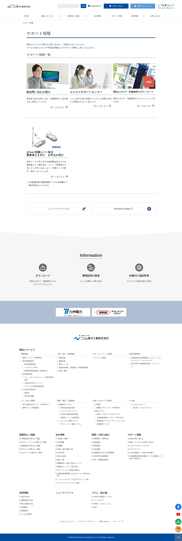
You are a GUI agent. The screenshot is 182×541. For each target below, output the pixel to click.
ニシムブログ (98, 500)
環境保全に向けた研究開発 (103, 453)
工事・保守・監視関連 (66, 354)
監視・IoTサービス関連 (102, 401)
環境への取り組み (100, 434)
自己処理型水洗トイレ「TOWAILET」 (36, 404)
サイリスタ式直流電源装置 (34, 386)
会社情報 (97, 16)
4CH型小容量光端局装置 (69, 414)
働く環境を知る (27, 504)
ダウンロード (135, 449)
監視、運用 (63, 371)
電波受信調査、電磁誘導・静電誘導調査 (73, 367)
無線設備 (62, 361)
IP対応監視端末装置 (67, 408)
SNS (95, 507)
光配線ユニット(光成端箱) (69, 417)
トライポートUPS (30, 367)
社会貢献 (96, 449)
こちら (42, 185)
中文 (99, 6)
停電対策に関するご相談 (30, 439)
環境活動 (96, 446)
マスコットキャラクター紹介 (68, 483)
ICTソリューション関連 (102, 354)
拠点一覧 (60, 460)
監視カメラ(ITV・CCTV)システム (109, 414)
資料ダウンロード (144, 6)
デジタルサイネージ (138, 404)
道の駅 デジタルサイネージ (142, 408)
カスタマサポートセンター (140, 446)
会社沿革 (60, 453)
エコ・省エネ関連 (28, 401)
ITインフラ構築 (100, 358)
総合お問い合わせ (136, 439)
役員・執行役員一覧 (65, 449)
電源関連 (24, 354)
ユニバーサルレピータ (68, 411)
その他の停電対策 (29, 389)
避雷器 (26, 393)
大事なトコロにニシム (102, 504)
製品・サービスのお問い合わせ (142, 442)
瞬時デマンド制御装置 (31, 408)
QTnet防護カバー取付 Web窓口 (142, 453)
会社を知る (25, 497)
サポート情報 (117, 16)
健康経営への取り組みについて (69, 463)
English (93, 6)
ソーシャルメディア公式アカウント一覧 (73, 479)
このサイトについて (66, 521)
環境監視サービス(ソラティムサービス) (111, 421)
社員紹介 (24, 507)
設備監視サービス (103, 424)
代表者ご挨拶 (62, 439)
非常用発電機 (29, 396)
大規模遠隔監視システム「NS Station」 (111, 417)
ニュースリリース (57, 208)
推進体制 (96, 442)
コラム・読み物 (99, 493)
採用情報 (134, 16)
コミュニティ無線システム (68, 421)
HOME (26, 16)
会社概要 (60, 442)
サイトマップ (118, 521)
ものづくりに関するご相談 (31, 453)
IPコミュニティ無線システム (70, 424)
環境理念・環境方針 (101, 439)
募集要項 (24, 511)
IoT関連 (97, 404)
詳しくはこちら (57, 107)
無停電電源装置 (28, 361)
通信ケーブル (63, 364)
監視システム (99, 411)
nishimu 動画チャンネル (102, 497)
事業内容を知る (27, 500)
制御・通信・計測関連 (66, 401)
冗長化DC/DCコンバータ (33, 383)
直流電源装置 (27, 374)
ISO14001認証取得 (100, 456)
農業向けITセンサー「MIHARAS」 (109, 408)
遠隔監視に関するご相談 (30, 446)
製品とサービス (47, 16)
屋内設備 (62, 358)
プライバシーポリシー (86, 521)
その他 (132, 401)
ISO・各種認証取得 (100, 460)
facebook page (122, 208)
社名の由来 (61, 456)
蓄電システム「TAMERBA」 (33, 358)
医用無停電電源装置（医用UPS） (36, 371)
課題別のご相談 (74, 16)
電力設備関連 (134, 354)
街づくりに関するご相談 (30, 449)
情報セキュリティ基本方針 (67, 467)
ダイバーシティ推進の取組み (68, 470)
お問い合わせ (117, 6)
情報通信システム (65, 404)
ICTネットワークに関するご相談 (34, 442)
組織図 (60, 446)
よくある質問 (26, 514)
